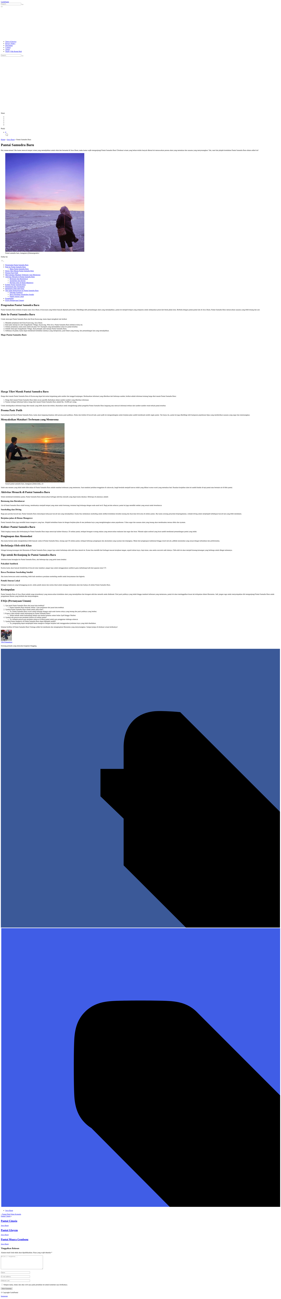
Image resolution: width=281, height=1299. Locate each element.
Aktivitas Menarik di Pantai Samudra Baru (20, 277)
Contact (8, 47)
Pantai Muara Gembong (14, 1239)
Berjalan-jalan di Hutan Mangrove (21, 283)
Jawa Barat (11, 139)
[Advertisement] (140, 23)
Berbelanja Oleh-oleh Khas (14, 289)
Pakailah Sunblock (16, 292)
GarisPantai (5, 2)
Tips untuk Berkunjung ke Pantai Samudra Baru (22, 290)
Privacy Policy (10, 43)
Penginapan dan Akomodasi (15, 287)
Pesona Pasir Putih (11, 273)
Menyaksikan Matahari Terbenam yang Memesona (22, 275)
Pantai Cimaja (6, 1216)
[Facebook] (140, 927)
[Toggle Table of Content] (2, 261)
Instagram (4, 1296)
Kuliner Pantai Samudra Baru (15, 285)
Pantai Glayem (9, 1230)
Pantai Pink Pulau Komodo (11, 1214)
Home (3, 139)
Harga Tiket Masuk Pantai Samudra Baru (19, 271)
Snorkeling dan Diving (17, 281)
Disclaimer (9, 45)
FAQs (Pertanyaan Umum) (14, 300)
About (7, 49)
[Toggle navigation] (2, 6)
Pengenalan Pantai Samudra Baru (16, 265)
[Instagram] (140, 1207)
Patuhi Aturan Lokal (17, 296)
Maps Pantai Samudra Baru (19, 269)
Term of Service (10, 42)
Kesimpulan (9, 298)
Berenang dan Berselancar (19, 279)
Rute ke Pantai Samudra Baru (15, 267)
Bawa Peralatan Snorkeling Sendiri (22, 294)
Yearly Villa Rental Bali (13, 51)
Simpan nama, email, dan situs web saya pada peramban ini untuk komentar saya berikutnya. (36, 1285)
